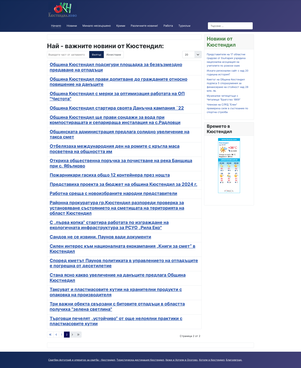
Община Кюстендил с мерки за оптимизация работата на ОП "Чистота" (117, 96)
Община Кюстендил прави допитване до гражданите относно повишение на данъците (118, 81)
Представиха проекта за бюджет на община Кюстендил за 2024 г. (123, 184)
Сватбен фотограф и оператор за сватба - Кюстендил (81, 359)
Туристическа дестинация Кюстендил (140, 359)
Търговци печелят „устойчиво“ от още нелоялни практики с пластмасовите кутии (116, 321)
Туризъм (184, 25)
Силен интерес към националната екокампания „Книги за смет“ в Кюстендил (122, 248)
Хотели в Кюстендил (211, 359)
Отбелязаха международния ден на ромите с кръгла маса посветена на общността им (115, 148)
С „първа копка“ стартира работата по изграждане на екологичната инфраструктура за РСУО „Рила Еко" (109, 225)
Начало (56, 25)
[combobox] (230, 25)
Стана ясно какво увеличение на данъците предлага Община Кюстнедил (118, 277)
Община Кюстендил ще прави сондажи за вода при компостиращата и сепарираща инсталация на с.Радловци (115, 120)
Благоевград (234, 359)
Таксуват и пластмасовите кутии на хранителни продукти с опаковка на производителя (116, 292)
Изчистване (113, 54)
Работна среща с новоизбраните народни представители (113, 193)
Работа (168, 25)
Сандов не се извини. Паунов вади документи (100, 236)
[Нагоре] (295, 362)
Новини (72, 25)
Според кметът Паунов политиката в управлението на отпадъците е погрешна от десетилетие (124, 263)
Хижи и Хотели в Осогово (181, 359)
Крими (120, 25)
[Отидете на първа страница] (50, 335)
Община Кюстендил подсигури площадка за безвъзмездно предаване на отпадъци (116, 67)
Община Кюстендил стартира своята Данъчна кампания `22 (117, 108)
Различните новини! (144, 25)
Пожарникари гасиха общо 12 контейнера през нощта (110, 175)
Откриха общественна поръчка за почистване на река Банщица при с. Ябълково (121, 163)
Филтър (96, 54)
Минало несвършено (96, 25)
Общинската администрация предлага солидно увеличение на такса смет (119, 134)
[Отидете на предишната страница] (56, 335)
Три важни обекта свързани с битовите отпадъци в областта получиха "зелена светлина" (117, 306)
